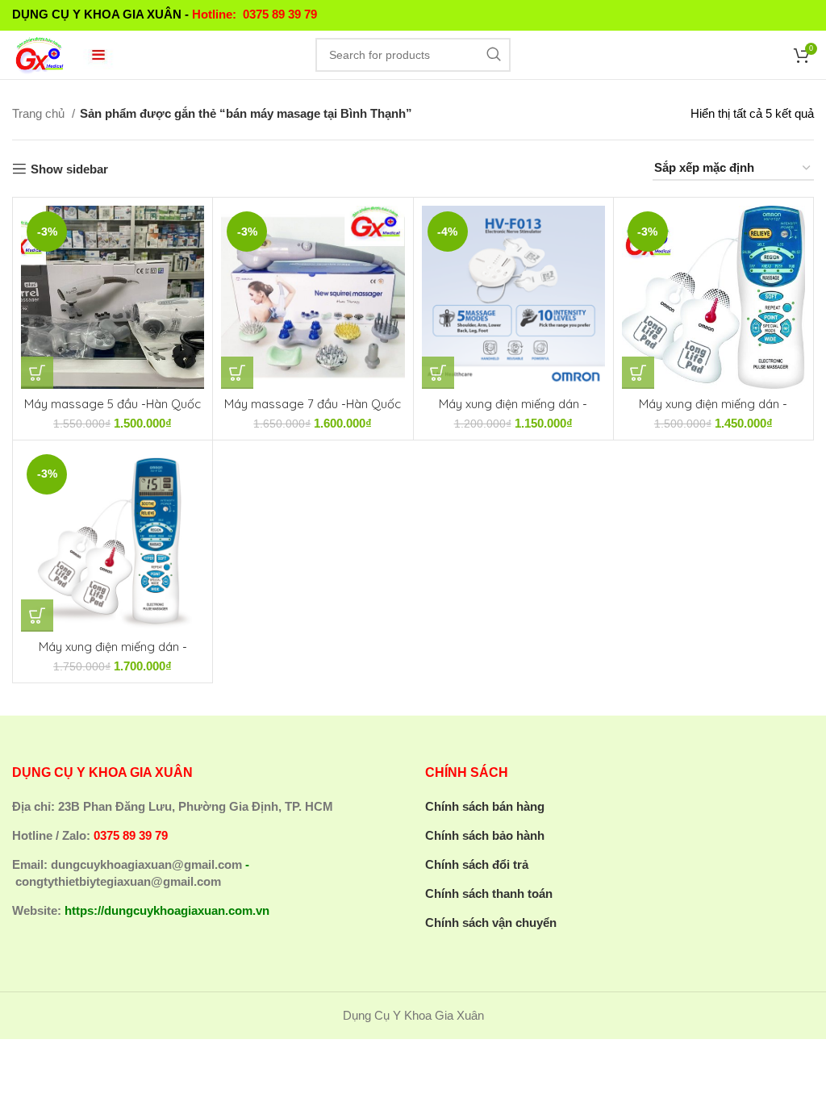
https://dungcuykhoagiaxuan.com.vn (167, 910)
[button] (37, 373)
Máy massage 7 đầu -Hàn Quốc (312, 403)
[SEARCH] (494, 55)
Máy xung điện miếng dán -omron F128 (113, 654)
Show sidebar (69, 169)
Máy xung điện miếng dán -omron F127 (713, 411)
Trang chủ (40, 113)
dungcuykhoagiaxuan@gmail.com (146, 864)
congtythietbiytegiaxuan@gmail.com (118, 881)
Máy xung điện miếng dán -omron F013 (513, 411)
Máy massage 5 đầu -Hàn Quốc (112, 403)
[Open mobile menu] (98, 55)
